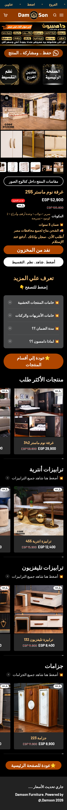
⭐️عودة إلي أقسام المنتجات (33, 361)
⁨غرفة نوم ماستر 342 (39, 442)
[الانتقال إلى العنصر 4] (24, 167)
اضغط (36, 4)
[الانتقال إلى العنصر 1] (58, 167)
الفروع (58, 4)
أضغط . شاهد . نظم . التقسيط (33, 262)
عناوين (14, 4)
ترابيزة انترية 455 (38, 541)
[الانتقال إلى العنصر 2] (47, 169)
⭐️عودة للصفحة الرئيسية (33, 765)
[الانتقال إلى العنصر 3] (36, 167)
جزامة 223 (38, 738)
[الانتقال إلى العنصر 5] (13, 167)
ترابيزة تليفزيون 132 (38, 639)
